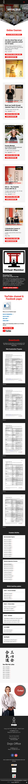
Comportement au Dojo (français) (10, 639)
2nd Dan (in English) (8, 554)
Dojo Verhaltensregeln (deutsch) (10, 641)
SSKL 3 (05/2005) (6, 670)
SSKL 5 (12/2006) (6, 674)
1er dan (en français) (8, 579)
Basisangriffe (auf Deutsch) (9, 610)
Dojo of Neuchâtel (7, 314)
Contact (20, 691)
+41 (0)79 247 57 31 (15, 732)
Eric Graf (5, 318)
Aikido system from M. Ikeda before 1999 (11, 620)
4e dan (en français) (8, 564)
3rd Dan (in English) (7, 552)
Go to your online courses (14, 34)
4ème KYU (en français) (8, 568)
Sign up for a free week (12, 114)
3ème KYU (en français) (8, 570)
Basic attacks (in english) (8, 608)
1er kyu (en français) (8, 577)
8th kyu (4, 455)
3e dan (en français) (8, 574)
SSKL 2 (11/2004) (6, 668)
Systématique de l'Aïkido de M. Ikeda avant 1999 (13, 618)
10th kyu (4, 384)
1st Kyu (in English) (7, 548)
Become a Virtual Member (10, 287)
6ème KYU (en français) (8, 565)
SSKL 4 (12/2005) (6, 672)
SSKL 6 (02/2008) (6, 676)
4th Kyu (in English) (7, 543)
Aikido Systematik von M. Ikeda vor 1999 (11, 622)
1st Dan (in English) (7, 550)
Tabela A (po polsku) (8, 598)
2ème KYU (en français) (8, 575)
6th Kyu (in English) (7, 539)
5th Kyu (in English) (7, 541)
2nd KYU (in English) (8, 547)
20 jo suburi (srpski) (8, 631)
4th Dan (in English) (7, 556)
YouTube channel (8, 328)
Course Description (11, 57)
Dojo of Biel (6, 316)
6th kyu (4, 527)
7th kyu (4, 491)
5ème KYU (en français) (8, 566)
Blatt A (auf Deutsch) (8, 595)
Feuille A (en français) (8, 593)
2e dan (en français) (8, 572)
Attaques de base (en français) (10, 606)
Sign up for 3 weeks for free (13, 54)
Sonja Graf (6, 320)
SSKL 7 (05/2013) (6, 677)
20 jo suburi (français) (8, 630)
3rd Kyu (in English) (7, 545)
